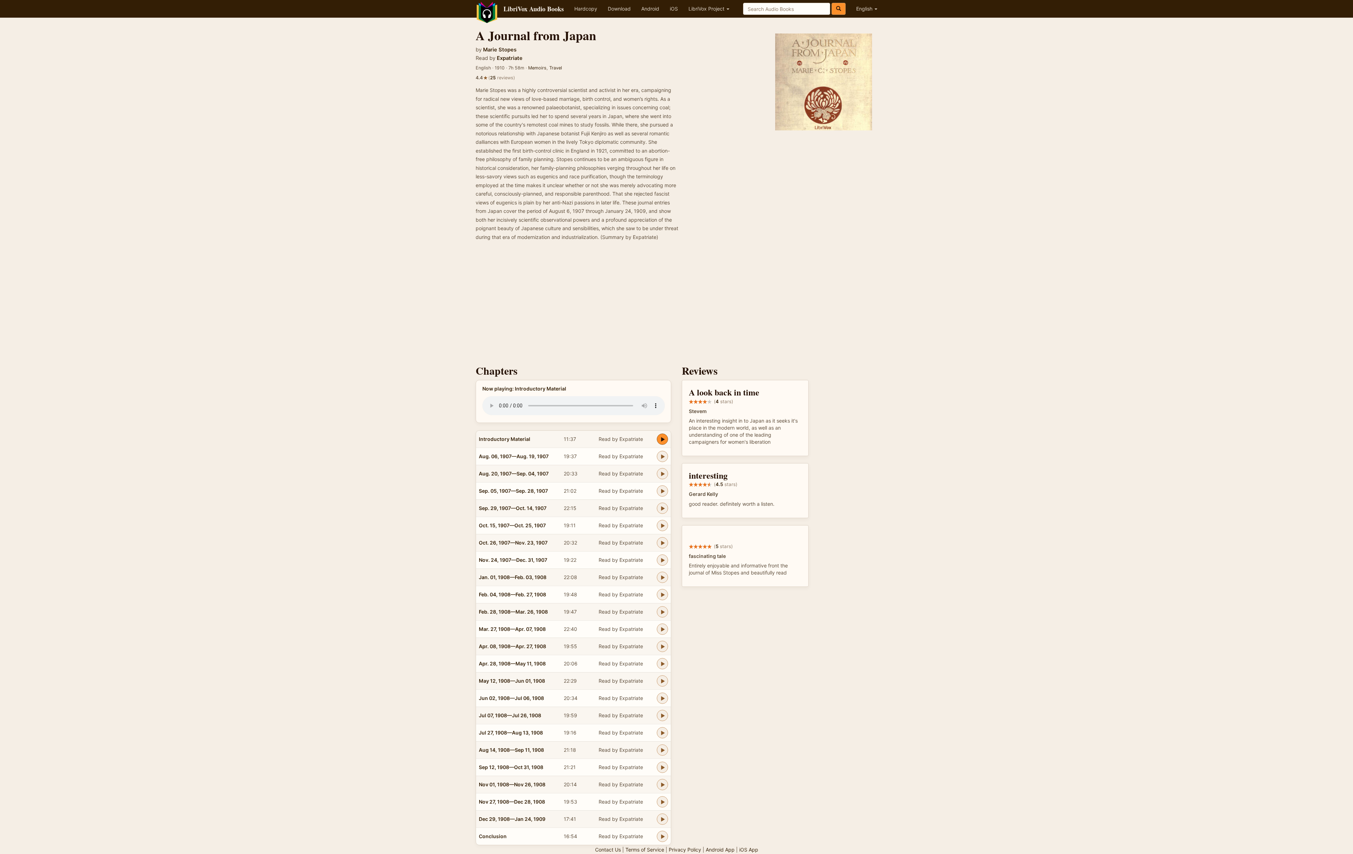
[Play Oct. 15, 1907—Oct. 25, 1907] (662, 525)
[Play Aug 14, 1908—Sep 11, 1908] (662, 750)
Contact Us (608, 850)
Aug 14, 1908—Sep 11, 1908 (511, 750)
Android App (720, 850)
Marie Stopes (500, 50)
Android (650, 9)
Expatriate (510, 58)
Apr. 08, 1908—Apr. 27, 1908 (512, 646)
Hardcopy (585, 9)
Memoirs (537, 67)
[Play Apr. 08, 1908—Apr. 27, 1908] (662, 646)
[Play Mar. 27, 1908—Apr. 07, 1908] (662, 629)
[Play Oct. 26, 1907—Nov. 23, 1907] (662, 542)
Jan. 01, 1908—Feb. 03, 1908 (512, 577)
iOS (674, 9)
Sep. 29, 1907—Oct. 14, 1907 (512, 508)
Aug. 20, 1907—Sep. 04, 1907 (514, 474)
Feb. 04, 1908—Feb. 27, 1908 (512, 594)
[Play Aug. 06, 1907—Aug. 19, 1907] (662, 456)
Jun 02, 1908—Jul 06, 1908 (511, 698)
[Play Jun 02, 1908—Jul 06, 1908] (662, 698)
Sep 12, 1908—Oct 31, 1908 (511, 767)
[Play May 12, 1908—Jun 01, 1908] (662, 681)
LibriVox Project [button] (707, 9)
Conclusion (493, 836)
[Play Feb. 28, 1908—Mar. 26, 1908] (662, 612)
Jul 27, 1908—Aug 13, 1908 (511, 733)
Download (619, 9)
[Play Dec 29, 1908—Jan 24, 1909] (662, 819)
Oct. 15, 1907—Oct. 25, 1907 (512, 525)
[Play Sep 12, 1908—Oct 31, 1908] (662, 767)
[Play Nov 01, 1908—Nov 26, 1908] (662, 784)
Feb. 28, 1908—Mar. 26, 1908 (513, 612)
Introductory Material (504, 439)
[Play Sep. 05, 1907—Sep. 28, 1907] (662, 491)
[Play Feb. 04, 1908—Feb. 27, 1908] (662, 594)
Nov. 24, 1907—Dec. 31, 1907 (513, 560)
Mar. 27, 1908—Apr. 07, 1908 (512, 629)
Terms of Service (644, 850)
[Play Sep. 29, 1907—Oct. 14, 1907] (662, 508)
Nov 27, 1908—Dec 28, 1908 (512, 802)
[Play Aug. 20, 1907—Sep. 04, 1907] (662, 473)
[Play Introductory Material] (662, 439)
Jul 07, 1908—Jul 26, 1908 (510, 715)
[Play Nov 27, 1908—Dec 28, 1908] (662, 801)
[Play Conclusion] (662, 836)
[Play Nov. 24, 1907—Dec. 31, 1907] (662, 560)
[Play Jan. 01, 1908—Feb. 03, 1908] (662, 577)
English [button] (865, 9)
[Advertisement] (676, 305)
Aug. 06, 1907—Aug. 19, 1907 (514, 456)
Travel (555, 67)
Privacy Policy (685, 850)
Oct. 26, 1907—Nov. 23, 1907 (513, 543)
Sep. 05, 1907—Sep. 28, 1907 (513, 491)
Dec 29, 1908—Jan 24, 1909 (512, 819)
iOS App (748, 850)
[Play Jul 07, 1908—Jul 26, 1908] (662, 715)
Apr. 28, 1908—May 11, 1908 (512, 663)
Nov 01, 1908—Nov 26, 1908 (512, 784)
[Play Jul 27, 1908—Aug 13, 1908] (662, 732)
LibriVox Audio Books (533, 8)
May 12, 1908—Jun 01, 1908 (512, 681)
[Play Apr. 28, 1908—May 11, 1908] (662, 663)
